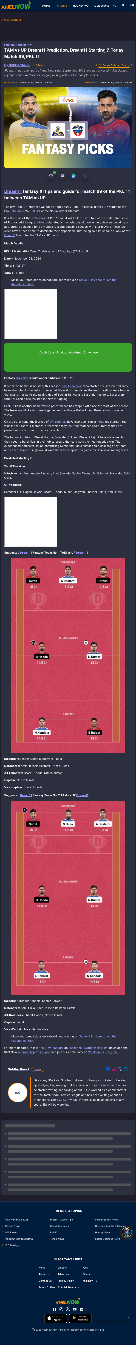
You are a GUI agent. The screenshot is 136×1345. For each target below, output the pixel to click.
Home (42, 1267)
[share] (85, 176)
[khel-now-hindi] (132, 5)
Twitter (88, 1048)
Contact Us (45, 1280)
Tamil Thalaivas (72, 386)
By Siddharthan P (17, 65)
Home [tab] (46, 5)
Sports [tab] (62, 5)
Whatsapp (95, 1052)
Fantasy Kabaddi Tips (18, 45)
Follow (39, 65)
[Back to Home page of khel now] (16, 5)
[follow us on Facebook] (54, 1309)
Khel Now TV (90, 1280)
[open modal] (127, 1232)
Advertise (63, 1274)
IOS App (44, 1052)
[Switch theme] (123, 5)
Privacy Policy (66, 1280)
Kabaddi (15, 211)
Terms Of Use (47, 1287)
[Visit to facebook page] (108, 1069)
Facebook (75, 1048)
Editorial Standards (69, 1287)
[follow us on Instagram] (61, 1309)
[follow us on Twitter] (68, 1309)
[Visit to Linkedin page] (125, 1069)
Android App (26, 1052)
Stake (83, 280)
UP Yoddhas (58, 421)
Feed (85, 1267)
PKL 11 (35, 211)
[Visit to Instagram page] (114, 1069)
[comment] (62, 176)
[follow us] (73, 176)
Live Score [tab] (101, 5)
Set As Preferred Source (116, 65)
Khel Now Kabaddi (51, 1048)
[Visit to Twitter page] (120, 1069)
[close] (128, 1317)
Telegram (111, 1052)
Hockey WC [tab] (81, 5)
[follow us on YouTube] (75, 1309)
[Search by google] (114, 5)
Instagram (100, 1048)
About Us (44, 1274)
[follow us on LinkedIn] (82, 1309)
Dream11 (13, 191)
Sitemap (87, 1274)
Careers (62, 1267)
